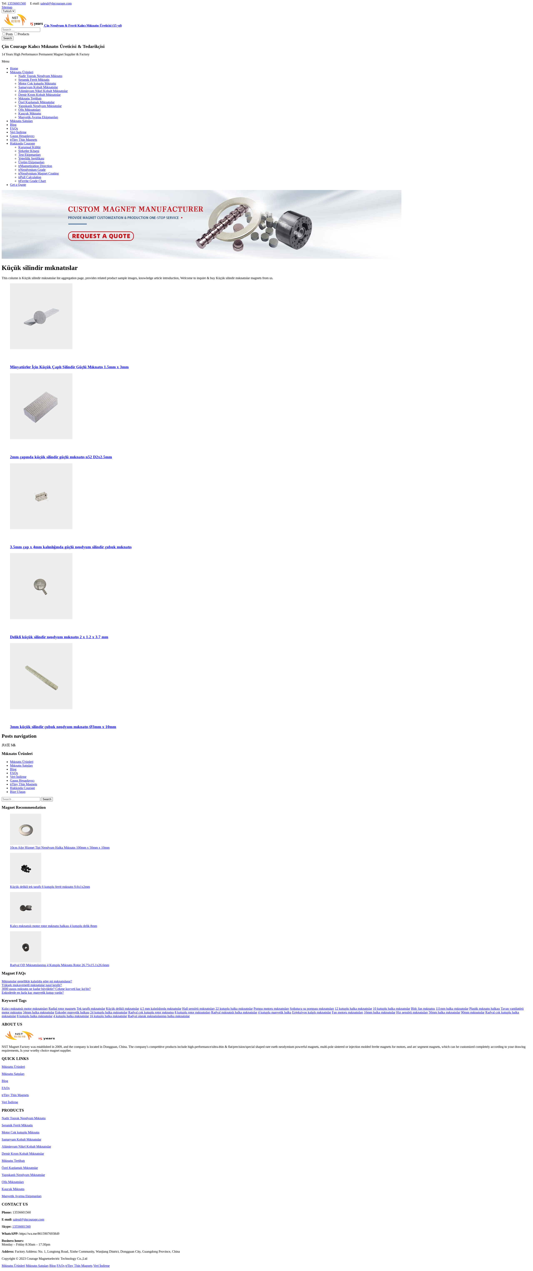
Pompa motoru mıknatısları (271, 1008)
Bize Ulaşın (17, 792)
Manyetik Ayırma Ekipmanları (21, 1196)
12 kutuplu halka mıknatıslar (353, 1008)
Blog (13, 769)
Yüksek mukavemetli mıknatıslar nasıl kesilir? (32, 985)
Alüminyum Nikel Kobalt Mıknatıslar (26, 1146)
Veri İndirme (18, 777)
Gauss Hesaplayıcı (22, 780)
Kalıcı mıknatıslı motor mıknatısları (25, 1008)
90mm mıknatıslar (472, 1012)
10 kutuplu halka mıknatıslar (391, 1008)
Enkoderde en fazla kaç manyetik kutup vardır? (33, 992)
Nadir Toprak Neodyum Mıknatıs (24, 1118)
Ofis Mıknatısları (13, 1182)
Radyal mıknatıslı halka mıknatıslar (234, 1012)
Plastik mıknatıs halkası (484, 1008)
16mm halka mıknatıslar (379, 1012)
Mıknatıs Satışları (21, 765)
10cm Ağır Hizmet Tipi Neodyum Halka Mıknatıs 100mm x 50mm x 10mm (60, 847)
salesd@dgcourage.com (56, 3)
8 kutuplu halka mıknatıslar (34, 1016)
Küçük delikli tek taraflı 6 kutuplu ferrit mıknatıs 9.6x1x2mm (50, 887)
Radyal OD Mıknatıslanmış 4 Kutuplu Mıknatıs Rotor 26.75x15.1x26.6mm (59, 965)
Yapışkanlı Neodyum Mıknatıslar (23, 1175)
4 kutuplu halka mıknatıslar (71, 1016)
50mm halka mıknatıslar (444, 1012)
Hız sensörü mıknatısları (412, 1012)
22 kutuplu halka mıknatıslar (234, 1008)
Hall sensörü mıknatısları (198, 1008)
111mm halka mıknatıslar (452, 1008)
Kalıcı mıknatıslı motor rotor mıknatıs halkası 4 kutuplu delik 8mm (53, 926)
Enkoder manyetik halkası (72, 1012)
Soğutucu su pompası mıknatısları (312, 1008)
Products (23, 34)
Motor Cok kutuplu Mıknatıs (20, 1132)
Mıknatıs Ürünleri (21, 762)
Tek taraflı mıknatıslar (91, 1008)
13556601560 (16, 3)
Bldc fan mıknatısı (423, 1008)
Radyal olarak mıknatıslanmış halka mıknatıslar (159, 1016)
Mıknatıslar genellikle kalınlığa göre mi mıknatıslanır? (37, 981)
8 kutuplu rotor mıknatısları (192, 1012)
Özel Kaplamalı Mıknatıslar (20, 1168)
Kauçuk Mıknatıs (13, 1189)
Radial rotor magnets (62, 1008)
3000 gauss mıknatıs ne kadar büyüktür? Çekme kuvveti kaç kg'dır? (46, 989)
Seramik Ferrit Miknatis (17, 1125)
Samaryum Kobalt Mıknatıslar (21, 1139)
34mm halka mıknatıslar (38, 1012)
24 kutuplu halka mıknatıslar (108, 1012)
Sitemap (7, 7)
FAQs (14, 773)
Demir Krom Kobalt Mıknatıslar (23, 1153)
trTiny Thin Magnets (23, 784)
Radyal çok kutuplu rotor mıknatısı (151, 1012)
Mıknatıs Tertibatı (13, 1160)
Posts (9, 34)
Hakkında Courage (22, 788)
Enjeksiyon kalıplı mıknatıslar (311, 1012)
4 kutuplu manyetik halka (274, 1012)
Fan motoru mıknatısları (347, 1012)
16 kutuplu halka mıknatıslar (108, 1016)
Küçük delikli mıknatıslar (122, 1008)
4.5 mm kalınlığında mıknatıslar (160, 1008)
